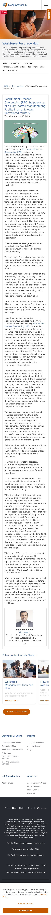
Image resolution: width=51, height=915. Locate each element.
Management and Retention (13, 67)
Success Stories (33, 746)
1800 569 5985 (32, 849)
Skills (42, 67)
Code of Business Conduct (37, 872)
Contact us (31, 793)
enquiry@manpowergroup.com (32, 843)
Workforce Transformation (12, 750)
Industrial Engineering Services (10, 763)
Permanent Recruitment (11, 743)
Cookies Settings (25, 903)
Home (4, 63)
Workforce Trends (9, 70)
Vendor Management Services (10, 757)
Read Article (10, 700)
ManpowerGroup (14, 5)
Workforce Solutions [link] (12, 736)
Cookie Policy (22, 865)
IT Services (6, 753)
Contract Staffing (9, 746)
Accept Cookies (25, 910)
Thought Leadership (35, 743)
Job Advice (27, 63)
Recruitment (33, 67)
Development (15, 63)
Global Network (33, 786)
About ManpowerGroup (36, 783)
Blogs (29, 750)
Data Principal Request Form (16, 872)
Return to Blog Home (16, 712)
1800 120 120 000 (36, 855)
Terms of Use (11, 865)
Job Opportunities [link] (11, 776)
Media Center (32, 790)
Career (43, 865)
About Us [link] (31, 776)
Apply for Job (7, 783)
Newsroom (17, 869)
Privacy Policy (34, 865)
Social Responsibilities (30, 869)
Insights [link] (31, 736)
